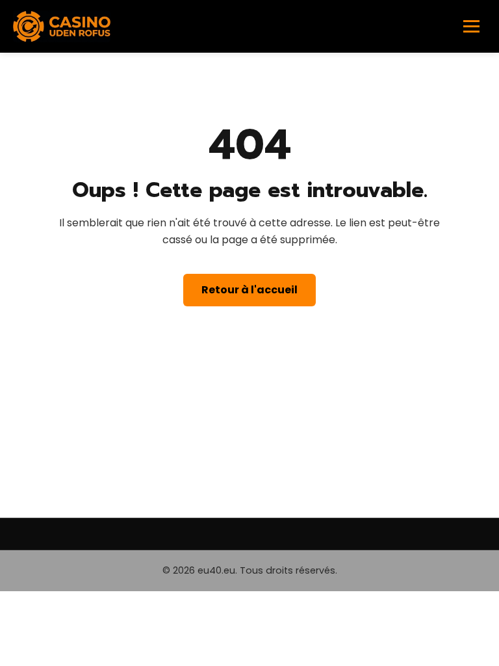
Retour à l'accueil (249, 289)
